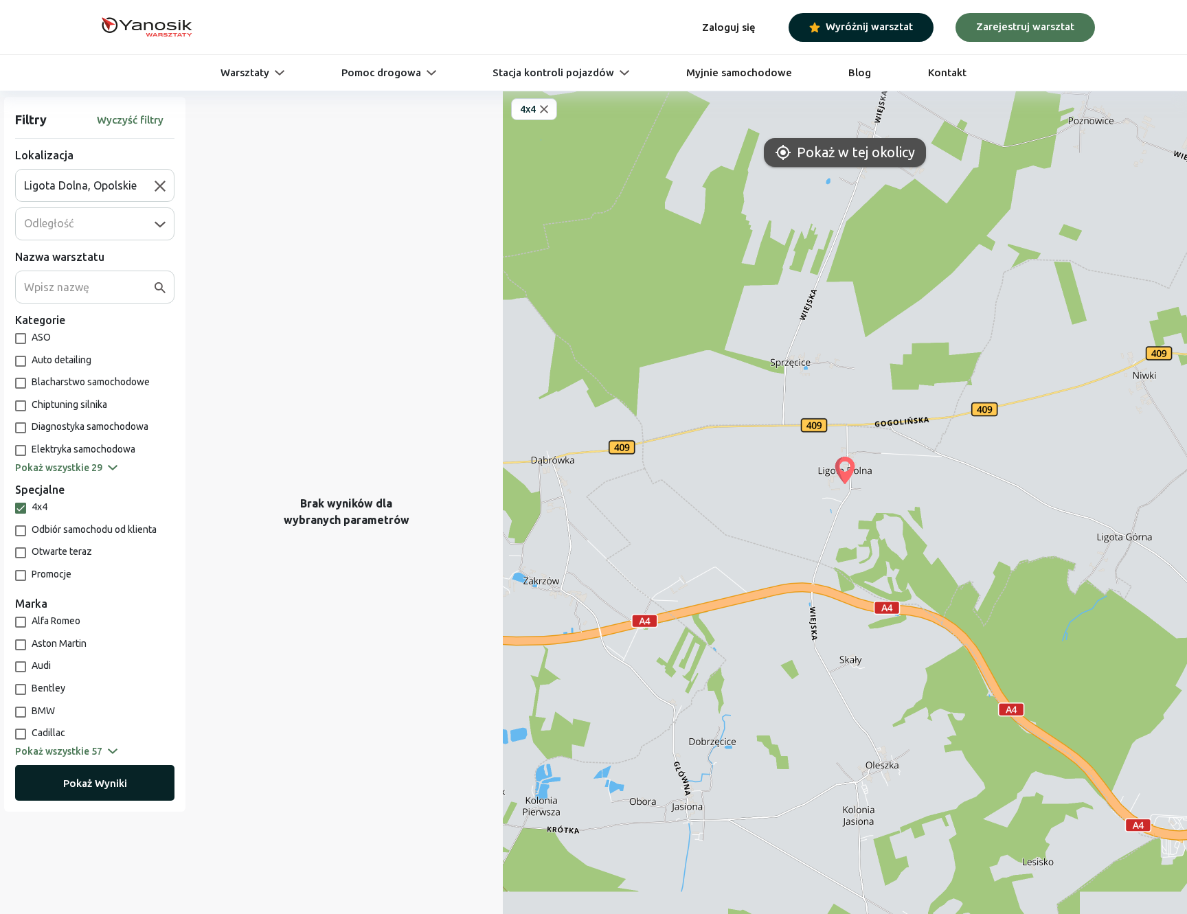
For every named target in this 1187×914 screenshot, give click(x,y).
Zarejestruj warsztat (1025, 26)
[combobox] (89, 185)
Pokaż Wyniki (95, 783)
